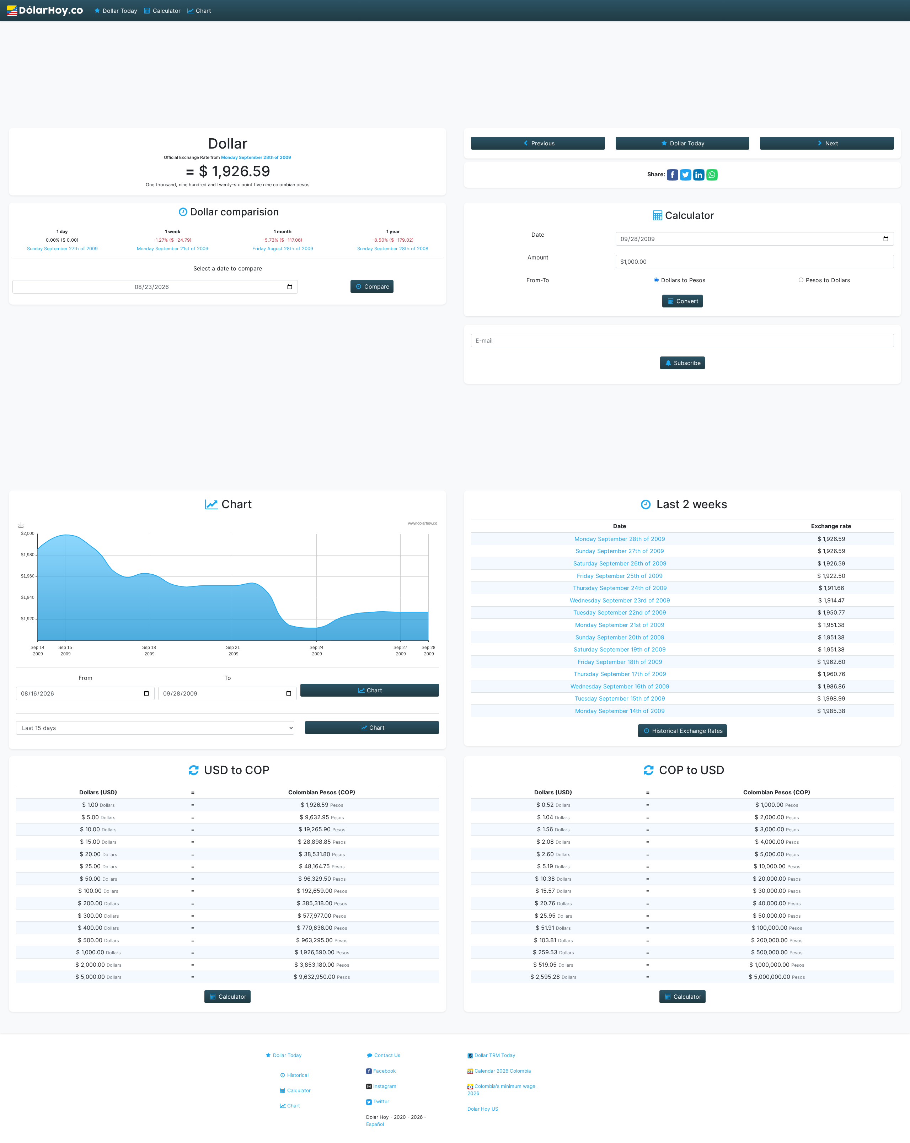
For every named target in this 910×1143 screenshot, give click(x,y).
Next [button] (831, 143)
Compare (376, 286)
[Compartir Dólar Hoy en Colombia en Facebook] (672, 174)
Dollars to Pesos (683, 280)
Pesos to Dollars (828, 280)
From (85, 677)
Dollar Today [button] (686, 143)
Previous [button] (542, 143)
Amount (538, 257)
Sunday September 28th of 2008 (392, 248)
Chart (202, 10)
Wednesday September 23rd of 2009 (620, 600)
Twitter (380, 1101)
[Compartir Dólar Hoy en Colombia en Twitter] (685, 174)
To (227, 677)
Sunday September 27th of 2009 (62, 248)
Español (375, 1124)
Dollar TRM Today (494, 1055)
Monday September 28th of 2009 (619, 538)
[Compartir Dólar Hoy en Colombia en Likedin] (699, 174)
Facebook (384, 1071)
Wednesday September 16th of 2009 (620, 686)
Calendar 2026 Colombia (502, 1071)
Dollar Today (119, 10)
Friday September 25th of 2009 (620, 575)
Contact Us (386, 1055)
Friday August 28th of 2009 (282, 248)
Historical (297, 1075)
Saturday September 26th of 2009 (620, 563)
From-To (537, 280)
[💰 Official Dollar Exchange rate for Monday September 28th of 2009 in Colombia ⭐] (45, 10)
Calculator (166, 10)
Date (537, 234)
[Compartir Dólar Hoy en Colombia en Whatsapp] (712, 174)
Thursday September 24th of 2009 (620, 587)
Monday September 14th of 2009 (620, 710)
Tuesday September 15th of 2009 (620, 698)
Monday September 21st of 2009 (172, 248)
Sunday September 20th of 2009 (620, 637)
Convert (686, 301)
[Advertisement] (455, 74)
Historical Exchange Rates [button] (687, 730)
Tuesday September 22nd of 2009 (619, 612)
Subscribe (686, 362)
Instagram (384, 1086)
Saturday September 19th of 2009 (620, 649)
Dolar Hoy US (482, 1109)
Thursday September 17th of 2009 (620, 673)
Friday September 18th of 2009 (620, 661)
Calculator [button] (231, 996)
